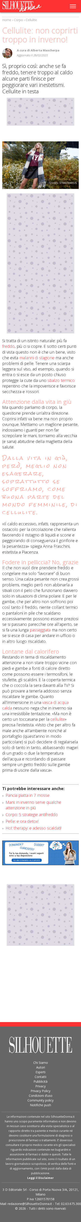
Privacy (40, 1086)
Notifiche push (40, 1105)
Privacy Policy (40, 1091)
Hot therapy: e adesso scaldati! (33, 828)
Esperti (40, 1072)
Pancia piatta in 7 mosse (28, 795)
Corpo (18, 20)
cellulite (57, 719)
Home (6, 20)
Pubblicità (40, 1081)
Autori (40, 1067)
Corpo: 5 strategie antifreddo (32, 814)
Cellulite (31, 20)
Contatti (40, 1077)
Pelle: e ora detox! (22, 821)
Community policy (40, 1100)
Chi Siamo (40, 1062)
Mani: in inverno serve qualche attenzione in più (33, 804)
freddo (8, 346)
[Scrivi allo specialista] (40, 853)
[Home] (24, 6)
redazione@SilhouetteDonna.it (30, 1204)
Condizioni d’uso (40, 1095)
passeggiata (40, 630)
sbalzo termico (61, 380)
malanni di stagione (36, 357)
